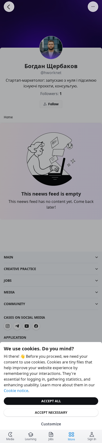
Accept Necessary (51, 412)
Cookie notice (16, 390)
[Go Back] (9, 6)
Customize (51, 424)
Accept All (51, 401)
